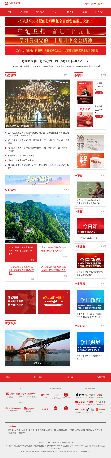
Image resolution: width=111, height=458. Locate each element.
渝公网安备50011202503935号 (74, 446)
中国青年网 (51, 430)
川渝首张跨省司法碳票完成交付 (21, 160)
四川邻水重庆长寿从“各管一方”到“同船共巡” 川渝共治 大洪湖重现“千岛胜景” (38, 166)
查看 (32, 260)
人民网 (18, 430)
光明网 (71, 430)
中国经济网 (62, 430)
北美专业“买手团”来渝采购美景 (21, 155)
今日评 (55, 12)
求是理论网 (98, 430)
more (67, 74)
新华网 (11, 430)
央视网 (25, 430)
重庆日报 (12, 433)
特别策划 (40, 12)
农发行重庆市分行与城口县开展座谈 (89, 357)
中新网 (31, 430)
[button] (58, 82)
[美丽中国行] (37, 180)
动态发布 (24, 12)
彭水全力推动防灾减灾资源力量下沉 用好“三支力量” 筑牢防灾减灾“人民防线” (38, 141)
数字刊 (70, 12)
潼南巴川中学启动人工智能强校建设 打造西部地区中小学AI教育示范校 (90, 315)
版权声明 (101, 377)
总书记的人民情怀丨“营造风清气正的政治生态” (34, 66)
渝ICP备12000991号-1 (54, 446)
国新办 (89, 430)
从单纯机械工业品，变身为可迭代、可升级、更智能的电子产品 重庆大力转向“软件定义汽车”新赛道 (38, 134)
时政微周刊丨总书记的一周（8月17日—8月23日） (55, 61)
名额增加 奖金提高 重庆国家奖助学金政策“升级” (90, 273)
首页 (10, 12)
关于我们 (38, 377)
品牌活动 (69, 377)
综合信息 (99, 12)
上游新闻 (21, 433)
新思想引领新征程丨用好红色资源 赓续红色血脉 (79, 66)
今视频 (84, 12)
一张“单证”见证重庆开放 (87, 237)
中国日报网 (40, 430)
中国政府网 (80, 430)
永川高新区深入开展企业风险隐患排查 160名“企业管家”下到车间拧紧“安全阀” (38, 149)
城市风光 (37, 363)
